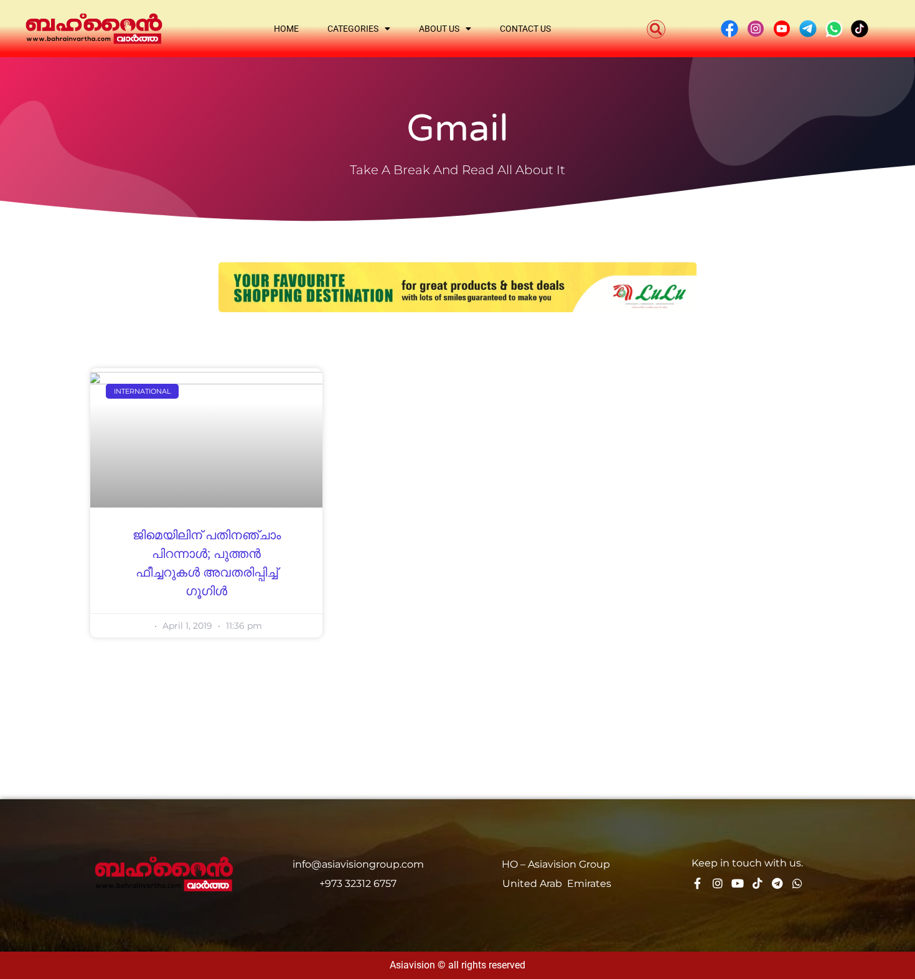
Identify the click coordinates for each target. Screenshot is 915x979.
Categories (352, 29)
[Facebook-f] (697, 883)
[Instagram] (717, 883)
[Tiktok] (757, 883)
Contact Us (525, 29)
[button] (656, 29)
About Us (439, 29)
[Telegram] (777, 883)
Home (286, 29)
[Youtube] (737, 883)
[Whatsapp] (797, 883)
